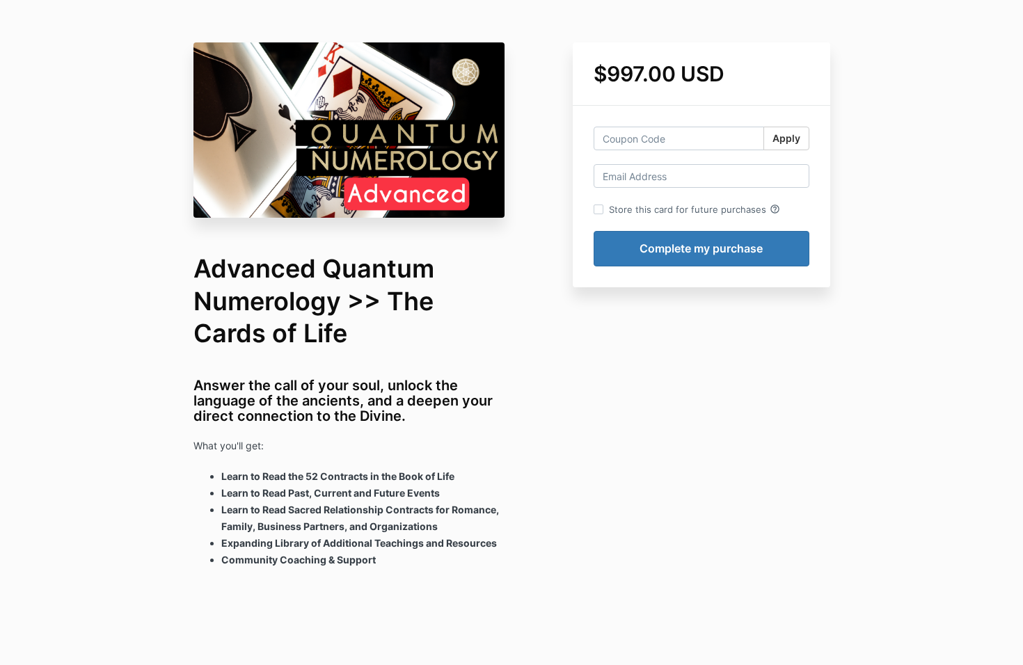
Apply (786, 138)
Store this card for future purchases (694, 209)
